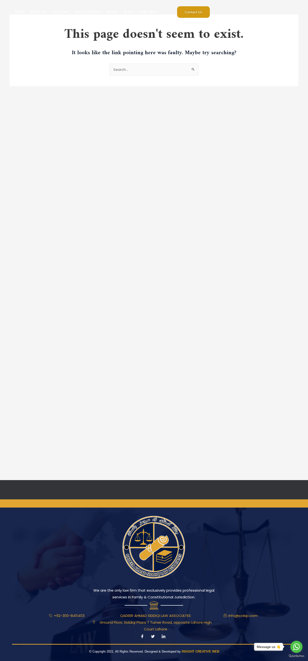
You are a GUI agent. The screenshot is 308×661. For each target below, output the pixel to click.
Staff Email (149, 12)
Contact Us (193, 12)
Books (112, 12)
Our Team (60, 12)
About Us (38, 12)
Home (19, 12)
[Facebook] (142, 636)
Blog (128, 12)
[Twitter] (152, 636)
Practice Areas (87, 12)
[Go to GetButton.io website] (296, 656)
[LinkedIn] (163, 636)
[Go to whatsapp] (296, 647)
